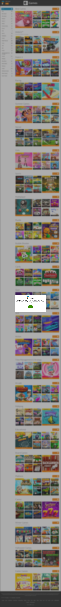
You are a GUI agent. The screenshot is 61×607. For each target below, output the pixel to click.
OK (30, 306)
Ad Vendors (27, 309)
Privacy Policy (33, 309)
